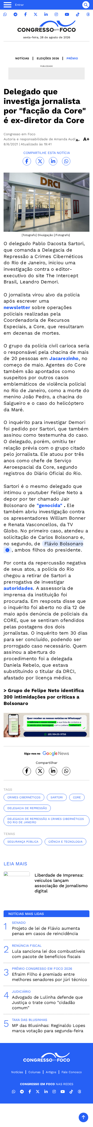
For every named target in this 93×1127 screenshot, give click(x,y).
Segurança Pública (22, 841)
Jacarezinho (63, 358)
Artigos (51, 1072)
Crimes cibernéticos (24, 797)
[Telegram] (15, 14)
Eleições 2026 (48, 58)
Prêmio (72, 58)
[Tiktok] (77, 14)
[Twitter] (35, 14)
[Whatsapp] (5, 14)
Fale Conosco (72, 1072)
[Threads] (88, 14)
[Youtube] (67, 14)
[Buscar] (85, 4)
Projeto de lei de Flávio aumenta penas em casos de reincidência (46, 931)
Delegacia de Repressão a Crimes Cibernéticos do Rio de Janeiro (45, 820)
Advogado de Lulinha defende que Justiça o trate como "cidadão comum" (47, 1002)
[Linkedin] (46, 14)
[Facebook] (25, 14)
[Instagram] (56, 14)
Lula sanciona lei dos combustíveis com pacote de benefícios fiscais (48, 954)
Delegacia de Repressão (27, 808)
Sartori (57, 797)
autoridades (18, 588)
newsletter (17, 307)
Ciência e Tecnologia (65, 841)
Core (77, 797)
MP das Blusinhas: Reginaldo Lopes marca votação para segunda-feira (48, 1028)
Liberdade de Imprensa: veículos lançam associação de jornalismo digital (61, 883)
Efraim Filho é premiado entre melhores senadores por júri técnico (49, 977)
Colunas (34, 1072)
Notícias (22, 58)
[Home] (46, 26)
